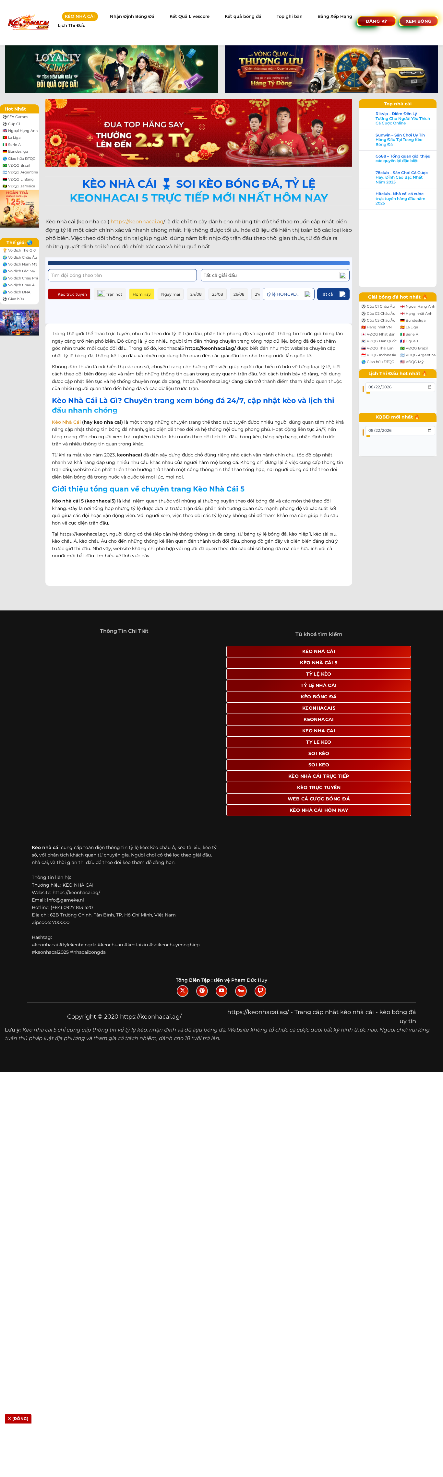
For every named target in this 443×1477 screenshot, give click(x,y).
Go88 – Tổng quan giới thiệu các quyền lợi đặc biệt (403, 158)
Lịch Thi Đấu (72, 25)
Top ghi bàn (290, 16)
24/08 (196, 294)
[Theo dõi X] (182, 991)
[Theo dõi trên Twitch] (260, 991)
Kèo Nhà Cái (66, 422)
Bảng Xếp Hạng (334, 16)
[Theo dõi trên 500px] (241, 991)
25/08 (217, 294)
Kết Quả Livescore (190, 16)
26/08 (239, 294)
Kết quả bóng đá (243, 16)
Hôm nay (142, 294)
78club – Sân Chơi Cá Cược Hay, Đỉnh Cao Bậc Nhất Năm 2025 (402, 177)
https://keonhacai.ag (137, 222)
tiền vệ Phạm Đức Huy (240, 980)
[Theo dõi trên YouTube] (221, 991)
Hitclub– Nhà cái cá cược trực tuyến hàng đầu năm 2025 (400, 199)
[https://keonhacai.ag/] (28, 22)
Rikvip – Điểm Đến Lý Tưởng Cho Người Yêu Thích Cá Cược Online (403, 118)
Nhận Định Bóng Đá (132, 16)
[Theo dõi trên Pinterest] (202, 991)
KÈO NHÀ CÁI (80, 16)
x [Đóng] (18, 1418)
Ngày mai (170, 294)
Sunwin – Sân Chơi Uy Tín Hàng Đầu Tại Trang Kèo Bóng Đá (400, 140)
